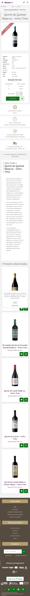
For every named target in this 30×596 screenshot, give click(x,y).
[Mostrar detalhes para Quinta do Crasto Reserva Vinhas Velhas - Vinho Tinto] (15, 467)
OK (15, 302)
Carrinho (24, 1)
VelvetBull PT (15, 60)
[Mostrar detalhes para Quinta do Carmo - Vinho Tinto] (15, 421)
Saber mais (15, 305)
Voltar (4, 6)
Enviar (24, 551)
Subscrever (8, 555)
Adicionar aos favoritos (22, 99)
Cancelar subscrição (21, 555)
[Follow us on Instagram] (23, 589)
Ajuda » (15, 113)
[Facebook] (13, 589)
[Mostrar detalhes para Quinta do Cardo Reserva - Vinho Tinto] (15, 375)
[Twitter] (9, 589)
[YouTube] (18, 589)
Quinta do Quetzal (16, 56)
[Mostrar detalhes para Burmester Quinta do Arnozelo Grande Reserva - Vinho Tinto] (15, 330)
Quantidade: (11, 93)
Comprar (12, 98)
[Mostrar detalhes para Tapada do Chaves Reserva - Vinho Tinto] (15, 284)
